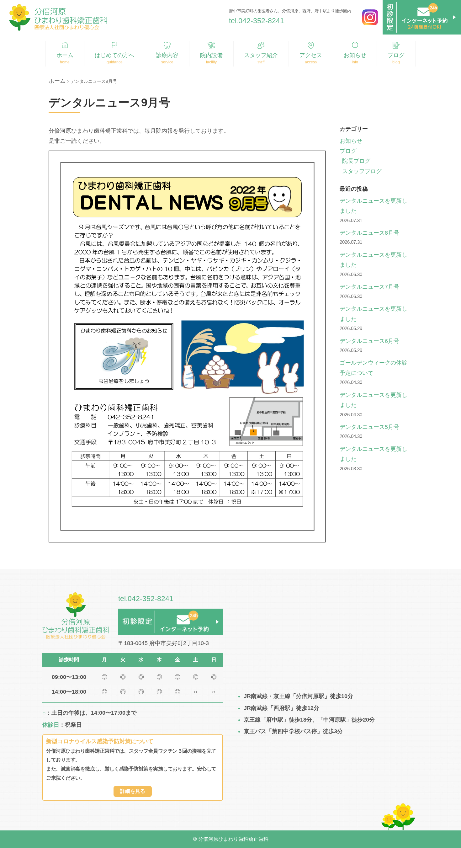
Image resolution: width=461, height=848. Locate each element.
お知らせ (355, 55)
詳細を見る (132, 791)
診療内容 (167, 55)
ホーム (64, 55)
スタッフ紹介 (261, 55)
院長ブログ (356, 161)
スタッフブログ (362, 171)
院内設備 (211, 55)
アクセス (310, 55)
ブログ (396, 55)
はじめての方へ (114, 55)
